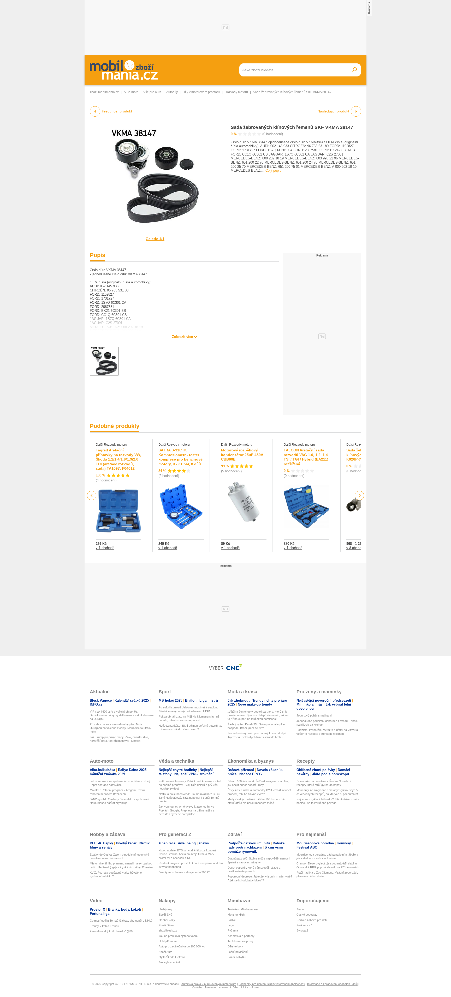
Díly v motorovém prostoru (201, 92)
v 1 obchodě (105, 548)
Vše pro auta (152, 92)
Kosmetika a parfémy (241, 936)
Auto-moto (131, 92)
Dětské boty (235, 946)
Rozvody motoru (236, 92)
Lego (231, 925)
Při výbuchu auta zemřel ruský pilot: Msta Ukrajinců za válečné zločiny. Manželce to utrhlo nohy (120, 728)
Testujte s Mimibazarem (243, 909)
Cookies (197, 987)
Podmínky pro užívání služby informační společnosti (272, 984)
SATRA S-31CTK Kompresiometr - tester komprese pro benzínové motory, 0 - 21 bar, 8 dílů (180, 457)
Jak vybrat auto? (169, 962)
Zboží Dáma (166, 925)
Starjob (300, 909)
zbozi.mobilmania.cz (104, 92)
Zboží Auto (165, 951)
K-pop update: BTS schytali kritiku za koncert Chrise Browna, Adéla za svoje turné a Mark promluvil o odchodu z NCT (187, 854)
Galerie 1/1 (155, 239)
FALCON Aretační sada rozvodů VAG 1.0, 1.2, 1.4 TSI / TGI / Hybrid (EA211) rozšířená (306, 457)
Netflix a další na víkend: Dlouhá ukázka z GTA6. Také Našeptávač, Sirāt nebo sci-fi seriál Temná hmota (190, 797)
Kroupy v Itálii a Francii (104, 926)
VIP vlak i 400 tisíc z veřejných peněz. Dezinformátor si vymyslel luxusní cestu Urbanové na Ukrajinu (122, 715)
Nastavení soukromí (218, 987)
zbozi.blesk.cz (168, 930)
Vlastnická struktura (246, 987)
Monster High (236, 914)
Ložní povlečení (238, 951)
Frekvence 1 (304, 925)
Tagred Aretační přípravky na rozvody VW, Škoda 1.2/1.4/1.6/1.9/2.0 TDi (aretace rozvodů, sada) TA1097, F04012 (118, 459)
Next (359, 495)
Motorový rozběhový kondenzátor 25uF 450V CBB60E (242, 454)
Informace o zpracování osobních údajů (332, 984)
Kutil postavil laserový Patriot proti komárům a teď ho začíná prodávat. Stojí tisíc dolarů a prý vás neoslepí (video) (190, 785)
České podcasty (306, 914)
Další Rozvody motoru (111, 444)
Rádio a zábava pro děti (311, 920)
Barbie (232, 920)
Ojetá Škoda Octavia (172, 957)
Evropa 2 (302, 930)
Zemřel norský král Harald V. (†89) (112, 931)
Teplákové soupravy (240, 941)
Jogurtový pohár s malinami (313, 715)
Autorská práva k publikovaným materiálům (208, 984)
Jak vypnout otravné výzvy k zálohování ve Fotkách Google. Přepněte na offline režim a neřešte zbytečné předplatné (186, 810)
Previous (91, 495)
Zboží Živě (165, 914)
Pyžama (233, 930)
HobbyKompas (168, 941)
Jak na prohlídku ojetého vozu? (178, 936)
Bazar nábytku (237, 957)
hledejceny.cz (167, 909)
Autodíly (172, 92)
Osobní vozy (167, 920)
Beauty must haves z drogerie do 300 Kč (184, 872)
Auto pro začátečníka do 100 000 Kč (182, 946)
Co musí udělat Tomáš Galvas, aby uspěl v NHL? (121, 920)
